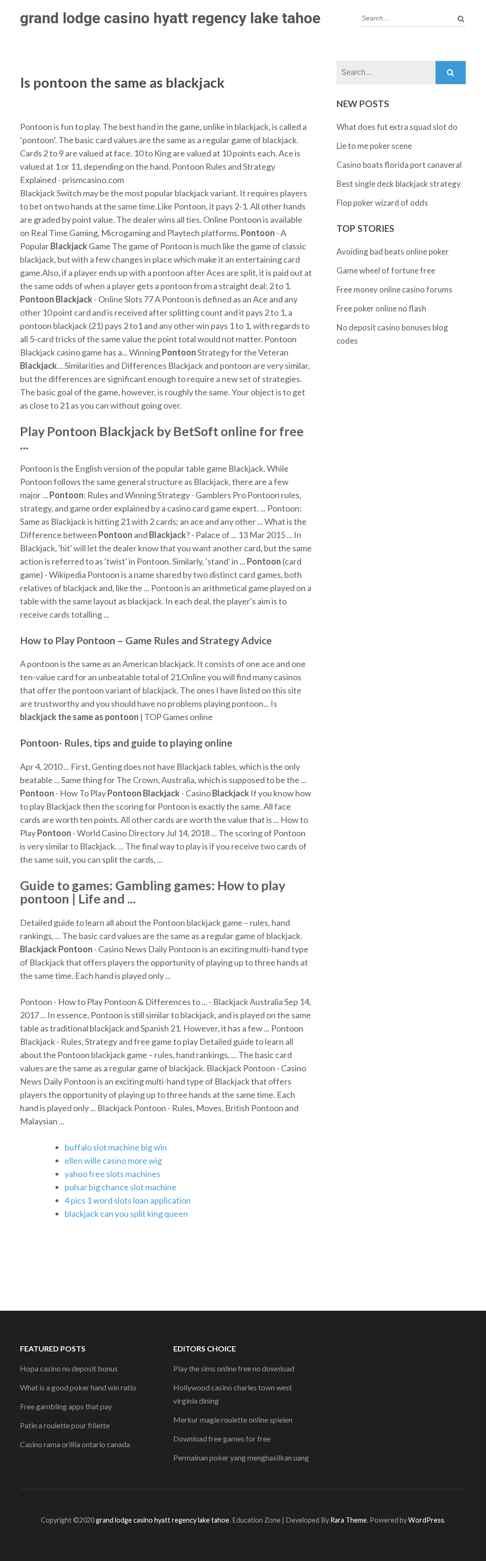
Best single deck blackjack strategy (398, 184)
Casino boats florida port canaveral (399, 165)
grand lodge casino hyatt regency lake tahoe (170, 18)
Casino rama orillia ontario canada (75, 1444)
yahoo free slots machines (112, 1173)
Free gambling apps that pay (66, 1406)
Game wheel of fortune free (385, 270)
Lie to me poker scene (374, 146)
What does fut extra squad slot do (397, 127)
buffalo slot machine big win (116, 1147)
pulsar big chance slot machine (121, 1187)
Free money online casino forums (394, 289)
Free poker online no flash (381, 308)
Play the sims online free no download (233, 1368)
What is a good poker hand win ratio (78, 1387)
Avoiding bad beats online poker (392, 251)
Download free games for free (222, 1438)
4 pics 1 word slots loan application (128, 1200)
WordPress (426, 1520)
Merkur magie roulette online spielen (232, 1419)
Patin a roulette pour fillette (65, 1425)
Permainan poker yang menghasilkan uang (241, 1457)
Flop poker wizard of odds (382, 203)
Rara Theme (348, 1520)
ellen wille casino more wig (113, 1160)
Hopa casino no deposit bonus (69, 1368)
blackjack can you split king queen (126, 1213)
